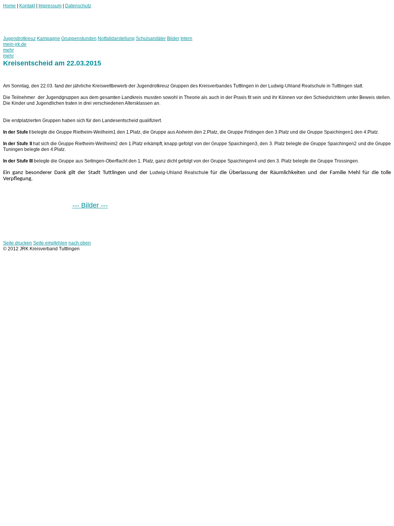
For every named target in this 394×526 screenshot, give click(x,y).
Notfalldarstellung (116, 38)
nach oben (79, 243)
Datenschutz (78, 5)
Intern (186, 38)
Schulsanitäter (151, 38)
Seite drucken (17, 243)
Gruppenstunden (79, 38)
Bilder (173, 38)
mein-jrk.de (15, 44)
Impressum (50, 5)
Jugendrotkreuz (19, 38)
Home (9, 5)
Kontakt (27, 5)
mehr (8, 50)
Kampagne (48, 38)
